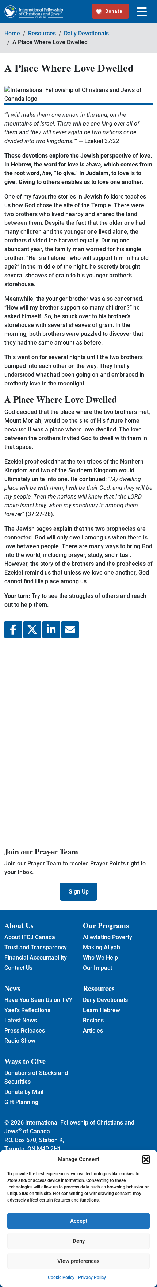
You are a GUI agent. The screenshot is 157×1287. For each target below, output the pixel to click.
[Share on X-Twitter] (32, 629)
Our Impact (97, 967)
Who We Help (100, 957)
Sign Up (79, 891)
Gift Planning (21, 1102)
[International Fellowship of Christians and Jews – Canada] (33, 11)
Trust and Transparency (35, 947)
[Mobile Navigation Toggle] (142, 11)
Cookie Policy (61, 1277)
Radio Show (19, 1040)
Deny (79, 1241)
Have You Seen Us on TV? (38, 999)
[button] (146, 1159)
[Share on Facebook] (13, 629)
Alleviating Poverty (107, 937)
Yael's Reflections (27, 1010)
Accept (78, 1221)
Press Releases (24, 1030)
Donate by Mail (23, 1091)
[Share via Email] (70, 629)
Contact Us (18, 967)
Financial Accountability (35, 957)
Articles (93, 1030)
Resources (42, 33)
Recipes (93, 1020)
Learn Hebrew (101, 1010)
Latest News (20, 1020)
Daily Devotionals (86, 33)
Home (12, 33)
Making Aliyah (101, 947)
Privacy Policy (92, 1277)
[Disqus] (78, 741)
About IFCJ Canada (29, 937)
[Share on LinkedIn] (51, 629)
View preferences (78, 1261)
